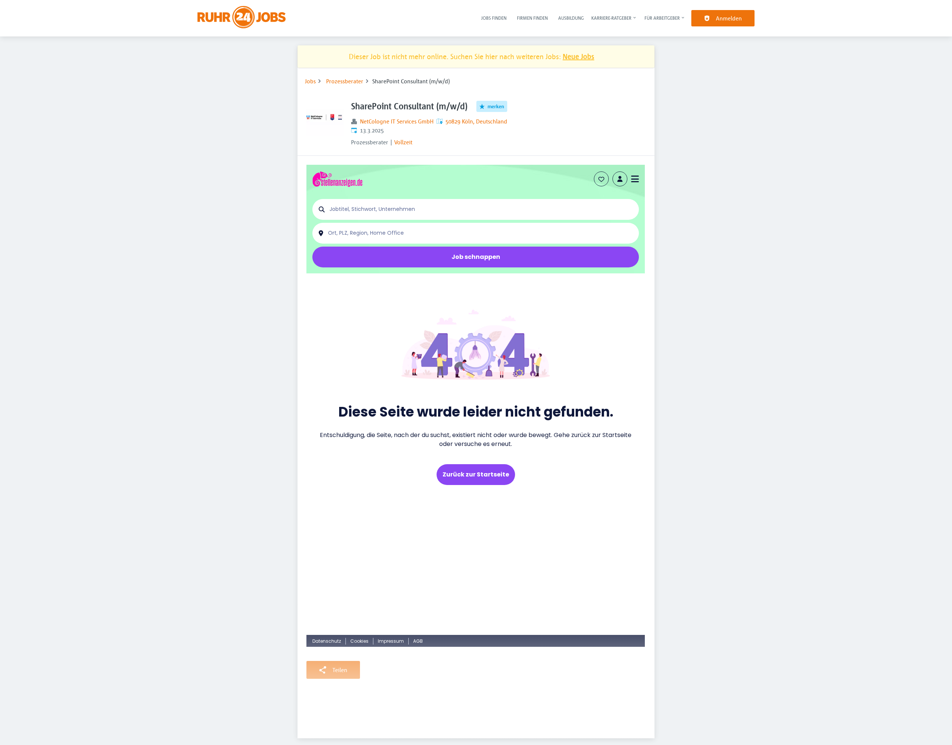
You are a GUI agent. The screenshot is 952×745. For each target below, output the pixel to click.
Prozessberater (344, 81)
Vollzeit (403, 142)
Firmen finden (532, 18)
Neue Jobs (578, 56)
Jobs (310, 81)
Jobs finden (493, 18)
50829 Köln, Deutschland (476, 121)
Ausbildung (571, 18)
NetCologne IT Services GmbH (397, 121)
